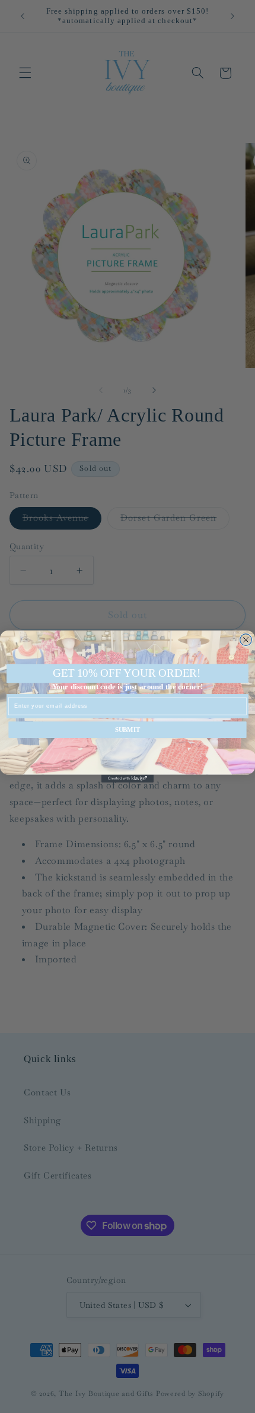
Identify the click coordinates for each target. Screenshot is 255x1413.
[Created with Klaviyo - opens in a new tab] (127, 778)
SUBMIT (128, 729)
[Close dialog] (246, 640)
